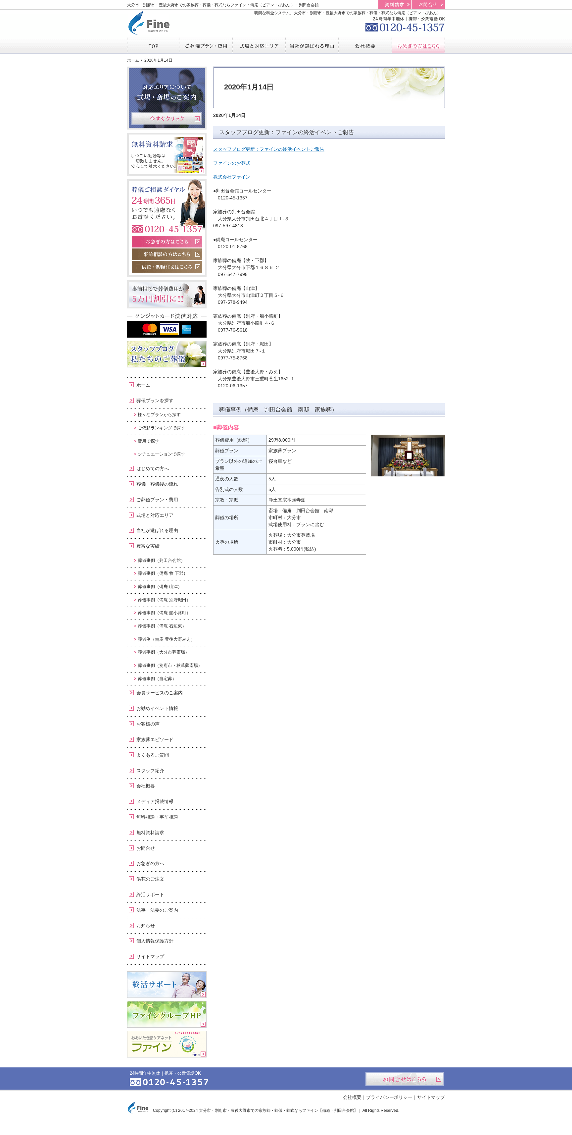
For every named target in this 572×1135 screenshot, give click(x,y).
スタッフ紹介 (150, 770)
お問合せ (145, 848)
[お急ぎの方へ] (418, 45)
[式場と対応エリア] (259, 45)
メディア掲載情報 (154, 801)
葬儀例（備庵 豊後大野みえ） (166, 639)
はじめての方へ (152, 468)
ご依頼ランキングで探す (161, 427)
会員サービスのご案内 (159, 692)
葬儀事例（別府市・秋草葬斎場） (170, 665)
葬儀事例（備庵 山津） (160, 586)
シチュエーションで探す (161, 454)
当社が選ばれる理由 (157, 530)
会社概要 (145, 785)
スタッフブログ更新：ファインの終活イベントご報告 (286, 132)
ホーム (143, 385)
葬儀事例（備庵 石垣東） (162, 625)
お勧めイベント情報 (157, 708)
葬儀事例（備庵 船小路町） (164, 612)
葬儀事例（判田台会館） (161, 560)
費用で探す (148, 441)
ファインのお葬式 (231, 163)
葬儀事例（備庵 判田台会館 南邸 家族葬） (278, 409)
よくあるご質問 (152, 755)
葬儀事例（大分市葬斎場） (163, 652)
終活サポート (150, 894)
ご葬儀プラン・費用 (157, 499)
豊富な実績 (148, 546)
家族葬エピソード (154, 739)
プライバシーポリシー (389, 1097)
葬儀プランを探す (154, 400)
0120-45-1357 (405, 23)
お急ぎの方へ (150, 863)
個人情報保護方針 (154, 941)
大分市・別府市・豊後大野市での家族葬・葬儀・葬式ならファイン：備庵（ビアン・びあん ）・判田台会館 (223, 5)
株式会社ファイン (231, 177)
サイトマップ (150, 956)
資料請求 (394, 4)
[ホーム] (153, 45)
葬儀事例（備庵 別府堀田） (164, 599)
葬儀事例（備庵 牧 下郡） (163, 573)
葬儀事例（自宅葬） (157, 678)
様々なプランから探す (159, 414)
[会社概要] (365, 45)
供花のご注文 (150, 879)
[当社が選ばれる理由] (312, 45)
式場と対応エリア (154, 515)
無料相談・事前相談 (157, 817)
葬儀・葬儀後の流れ (157, 484)
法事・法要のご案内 (157, 910)
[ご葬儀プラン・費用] (205, 45)
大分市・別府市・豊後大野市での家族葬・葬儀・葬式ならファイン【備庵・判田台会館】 (278, 1110)
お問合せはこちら (404, 1079)
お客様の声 (148, 724)
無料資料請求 (150, 832)
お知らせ (145, 925)
